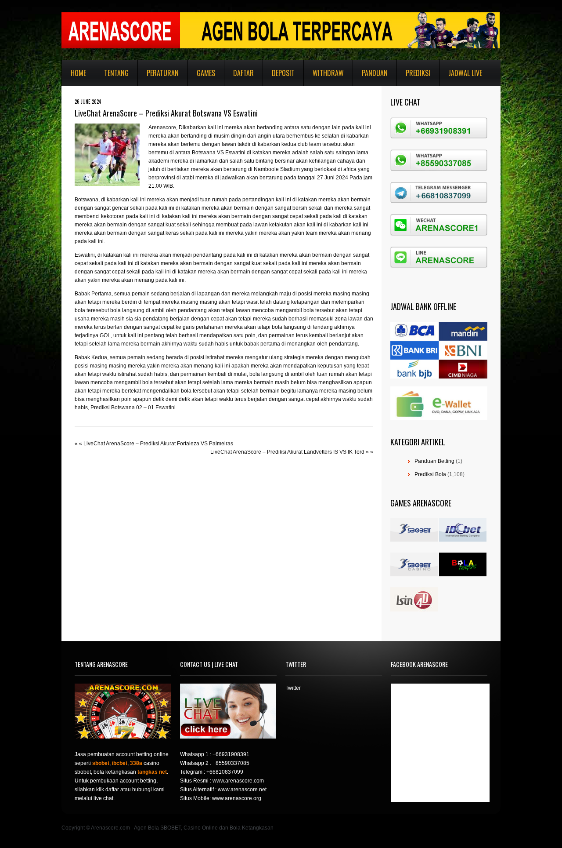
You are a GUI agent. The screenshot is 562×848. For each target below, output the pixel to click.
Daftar (243, 73)
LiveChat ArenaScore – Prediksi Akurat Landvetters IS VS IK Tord (287, 452)
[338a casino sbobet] (414, 574)
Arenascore (162, 127)
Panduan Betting (434, 461)
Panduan (375, 73)
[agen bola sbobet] (414, 540)
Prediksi (418, 73)
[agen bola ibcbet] (462, 540)
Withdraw (328, 73)
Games (206, 73)
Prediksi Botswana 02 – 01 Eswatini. (133, 407)
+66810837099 (224, 772)
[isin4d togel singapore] (414, 610)
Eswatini (85, 255)
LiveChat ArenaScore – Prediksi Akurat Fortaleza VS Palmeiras (158, 443)
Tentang (116, 73)
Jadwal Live (465, 73)
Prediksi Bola (430, 474)
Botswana (86, 200)
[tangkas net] (462, 574)
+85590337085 (231, 763)
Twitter (293, 688)
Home (78, 73)
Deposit (283, 73)
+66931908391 (231, 754)
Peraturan (163, 73)
